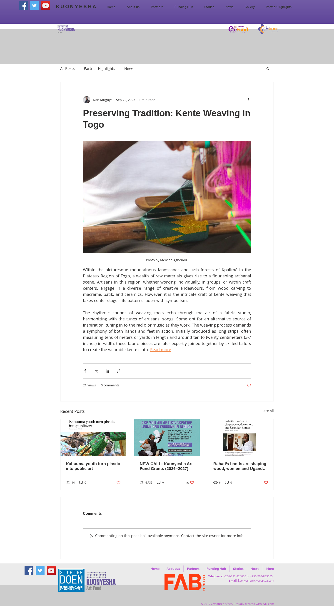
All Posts (67, 68)
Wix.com (268, 604)
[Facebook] (23, 5)
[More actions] (248, 99)
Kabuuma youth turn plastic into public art (93, 466)
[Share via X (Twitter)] (96, 371)
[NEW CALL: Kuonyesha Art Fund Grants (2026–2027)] (167, 437)
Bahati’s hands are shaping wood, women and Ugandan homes (240, 466)
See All (269, 410)
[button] (135, 7)
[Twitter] (34, 5)
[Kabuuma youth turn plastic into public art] (93, 437)
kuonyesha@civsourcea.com (256, 580)
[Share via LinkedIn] (107, 371)
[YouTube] (45, 5)
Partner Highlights (99, 68)
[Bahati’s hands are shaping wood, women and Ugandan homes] (241, 437)
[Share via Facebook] (85, 371)
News (129, 68)
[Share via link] (118, 371)
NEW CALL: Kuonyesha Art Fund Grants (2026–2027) (166, 466)
